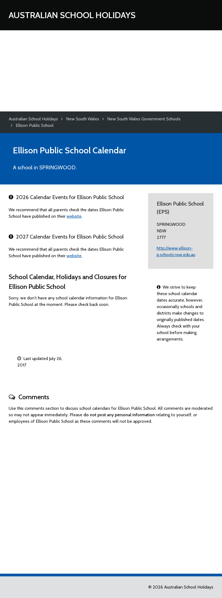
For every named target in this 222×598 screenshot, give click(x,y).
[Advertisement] (111, 71)
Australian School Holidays (72, 15)
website (74, 216)
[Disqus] (111, 496)
